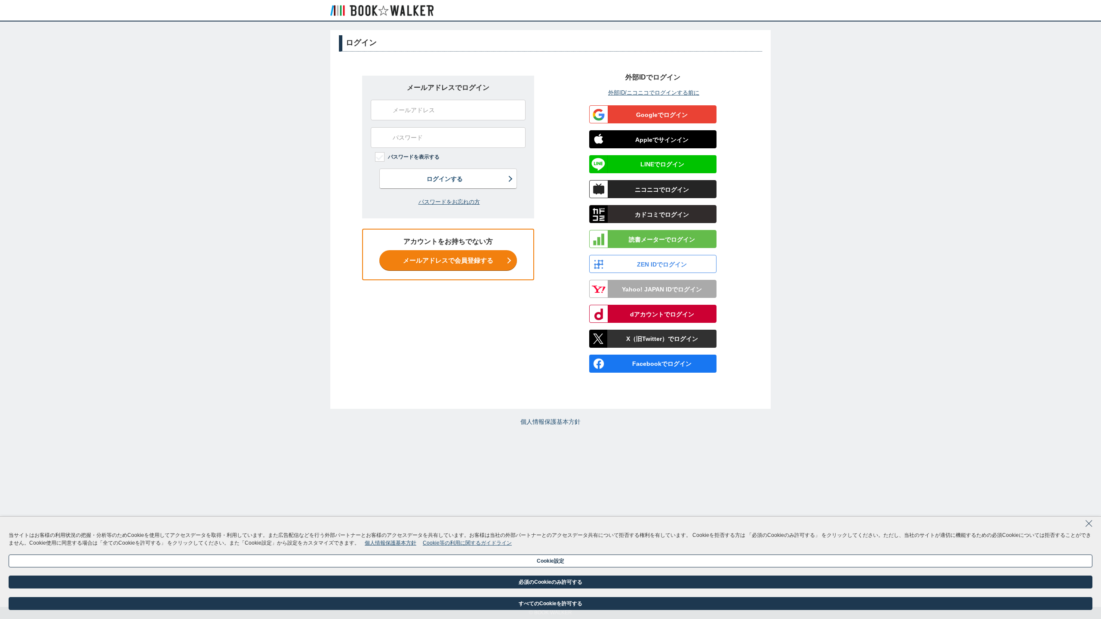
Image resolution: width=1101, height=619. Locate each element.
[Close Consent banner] (1088, 526)
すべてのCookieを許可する (550, 604)
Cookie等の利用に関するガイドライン (467, 543)
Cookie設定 (550, 561)
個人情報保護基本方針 (550, 421)
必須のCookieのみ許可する (550, 582)
